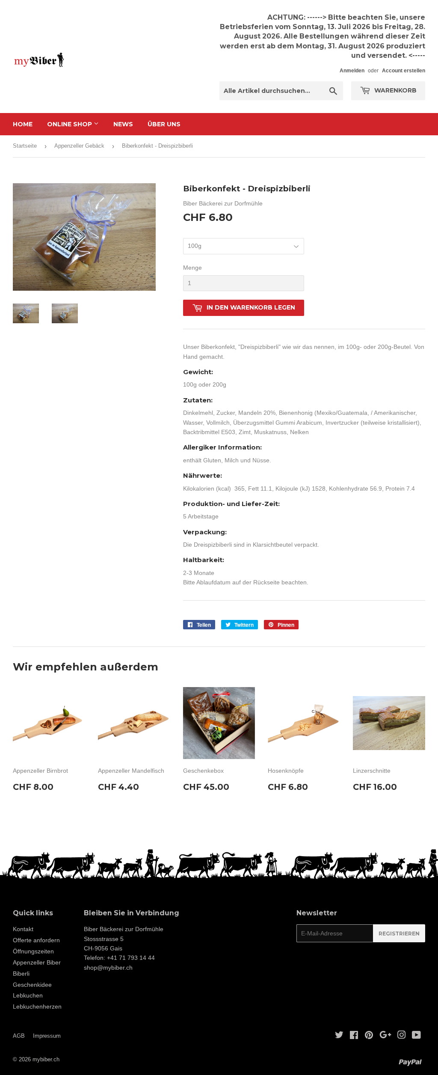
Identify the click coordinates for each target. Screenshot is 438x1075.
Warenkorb (395, 90)
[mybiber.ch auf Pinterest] (368, 1036)
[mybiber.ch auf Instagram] (401, 1036)
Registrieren (399, 933)
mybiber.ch (46, 1059)
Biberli (21, 973)
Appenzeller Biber (37, 962)
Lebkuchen (28, 995)
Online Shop (70, 124)
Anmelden (352, 71)
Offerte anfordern (36, 940)
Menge (192, 267)
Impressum (47, 1036)
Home (23, 124)
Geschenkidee (32, 984)
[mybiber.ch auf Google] (385, 1036)
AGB (19, 1036)
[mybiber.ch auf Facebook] (353, 1036)
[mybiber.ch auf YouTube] (416, 1036)
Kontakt (23, 929)
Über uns (164, 124)
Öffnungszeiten (33, 951)
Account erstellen (403, 71)
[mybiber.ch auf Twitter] (339, 1036)
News (123, 124)
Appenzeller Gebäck (79, 146)
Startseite (25, 146)
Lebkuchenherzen (37, 1006)
